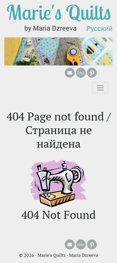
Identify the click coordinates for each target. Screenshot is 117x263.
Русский (99, 29)
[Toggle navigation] (100, 88)
